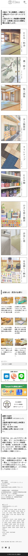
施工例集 (7, 541)
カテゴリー (4, 361)
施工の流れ (12, 541)
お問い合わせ (19, 541)
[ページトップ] (24, 552)
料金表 (2, 541)
